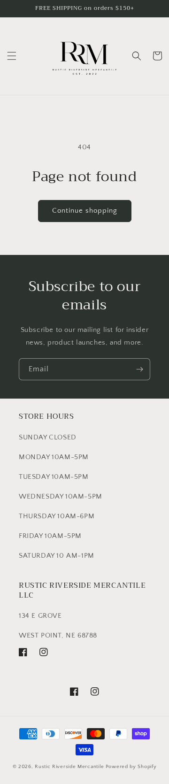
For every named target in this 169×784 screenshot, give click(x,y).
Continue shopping (84, 211)
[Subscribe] (139, 369)
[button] (11, 56)
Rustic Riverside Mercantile (69, 766)
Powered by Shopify (131, 766)
